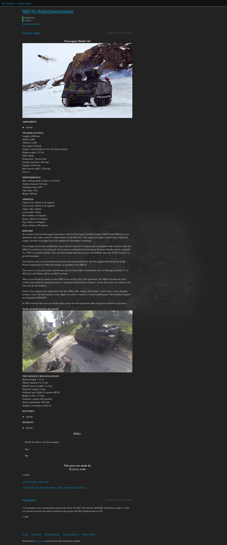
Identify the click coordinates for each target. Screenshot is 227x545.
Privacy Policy (89, 534)
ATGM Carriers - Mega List (35, 481)
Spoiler (29, 127)
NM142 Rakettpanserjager (48, 11)
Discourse (39, 541)
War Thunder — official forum (16, 3)
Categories (36, 534)
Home (25, 534)
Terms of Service (71, 534)
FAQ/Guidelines (52, 534)
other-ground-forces (31, 24)
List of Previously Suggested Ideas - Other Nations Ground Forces (54, 487)
